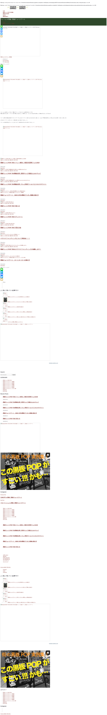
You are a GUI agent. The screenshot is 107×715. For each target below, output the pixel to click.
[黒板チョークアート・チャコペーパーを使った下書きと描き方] (5, 301)
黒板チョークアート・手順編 (6, 192)
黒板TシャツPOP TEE (4, 159)
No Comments (6, 60)
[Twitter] (53, 73)
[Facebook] (53, 71)
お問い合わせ (5, 554)
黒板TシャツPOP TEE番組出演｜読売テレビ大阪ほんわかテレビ (20, 173)
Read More (2, 168)
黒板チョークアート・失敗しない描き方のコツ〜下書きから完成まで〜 (22, 316)
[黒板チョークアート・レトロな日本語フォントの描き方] (5, 296)
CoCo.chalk (6, 61)
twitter (4, 570)
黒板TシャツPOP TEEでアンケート (11, 217)
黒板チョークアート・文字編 (8, 385)
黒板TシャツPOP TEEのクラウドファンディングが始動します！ (20, 249)
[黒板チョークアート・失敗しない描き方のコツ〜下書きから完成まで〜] (5, 316)
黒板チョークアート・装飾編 (8, 23)
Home (4, 22)
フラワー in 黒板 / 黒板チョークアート (15, 321)
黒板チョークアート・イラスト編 (18, 257)
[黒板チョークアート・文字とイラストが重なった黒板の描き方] (5, 311)
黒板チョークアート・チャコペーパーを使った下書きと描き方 (20, 301)
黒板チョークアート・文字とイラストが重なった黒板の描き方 (20, 311)
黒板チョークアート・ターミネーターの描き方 (15, 260)
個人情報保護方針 (6, 559)
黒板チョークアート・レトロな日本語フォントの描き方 (19, 296)
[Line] (53, 66)
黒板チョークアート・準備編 (8, 384)
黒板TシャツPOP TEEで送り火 (10, 206)
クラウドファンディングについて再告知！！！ (15, 238)
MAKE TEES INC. (6, 557)
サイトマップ (5, 561)
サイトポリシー (6, 560)
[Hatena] (53, 68)
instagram (5, 572)
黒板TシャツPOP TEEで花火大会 (10, 227)
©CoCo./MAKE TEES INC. (5, 567)
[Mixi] (53, 76)
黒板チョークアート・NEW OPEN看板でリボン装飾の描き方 (19, 195)
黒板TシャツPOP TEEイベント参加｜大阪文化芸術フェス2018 (19, 162)
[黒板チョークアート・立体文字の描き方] (5, 306)
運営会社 (4, 556)
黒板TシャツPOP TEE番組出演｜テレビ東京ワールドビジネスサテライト (23, 184)
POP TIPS (16, 159)
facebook (5, 569)
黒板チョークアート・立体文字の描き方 (15, 306)
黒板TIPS (11, 159)
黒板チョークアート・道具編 (8, 382)
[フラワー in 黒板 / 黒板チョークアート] (5, 321)
